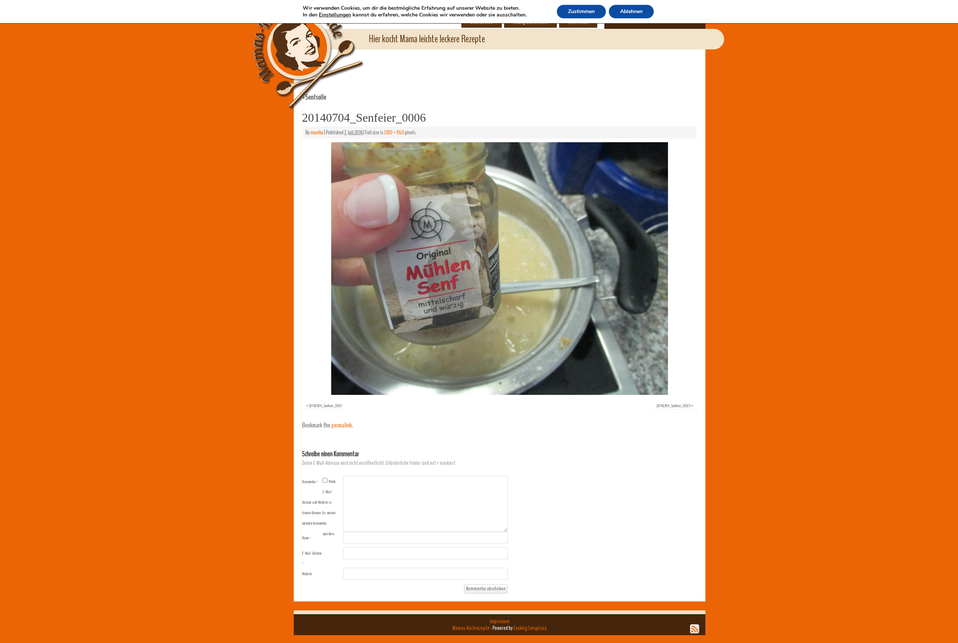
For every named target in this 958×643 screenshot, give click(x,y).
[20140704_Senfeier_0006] (499, 268)
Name (306, 538)
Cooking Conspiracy (530, 628)
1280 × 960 (394, 132)
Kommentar (310, 482)
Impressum (500, 621)
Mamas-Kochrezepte (297, 47)
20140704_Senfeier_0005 (673, 406)
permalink (342, 425)
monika (316, 132)
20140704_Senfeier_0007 (325, 406)
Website (307, 574)
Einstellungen (335, 15)
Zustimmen (581, 11)
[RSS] (695, 629)
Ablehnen (631, 11)
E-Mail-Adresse (311, 558)
